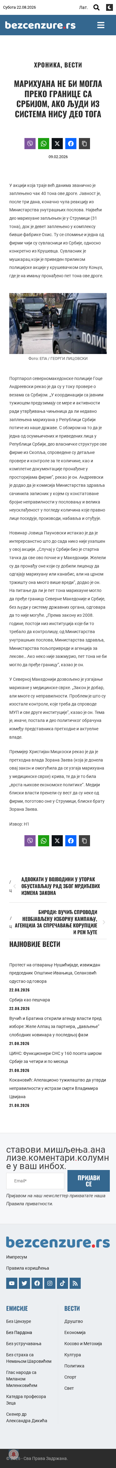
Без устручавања (23, 1343)
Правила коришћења (27, 1268)
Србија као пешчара (29, 999)
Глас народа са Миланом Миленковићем (21, 1379)
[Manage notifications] (14, 1454)
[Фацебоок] (37, 1283)
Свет (69, 1388)
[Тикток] (62, 1283)
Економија (75, 1332)
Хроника (47, 64)
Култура (72, 1354)
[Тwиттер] (24, 1283)
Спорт (70, 1377)
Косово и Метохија (83, 1343)
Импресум (16, 1256)
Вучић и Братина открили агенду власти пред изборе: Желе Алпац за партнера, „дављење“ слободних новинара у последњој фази (55, 1026)
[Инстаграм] (49, 1283)
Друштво (73, 1321)
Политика (74, 1365)
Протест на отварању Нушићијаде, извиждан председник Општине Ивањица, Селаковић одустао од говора (54, 973)
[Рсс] (75, 1283)
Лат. (83, 7)
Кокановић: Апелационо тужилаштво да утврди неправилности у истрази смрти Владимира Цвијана (57, 1088)
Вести (73, 64)
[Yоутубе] (11, 1283)
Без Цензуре (18, 1321)
